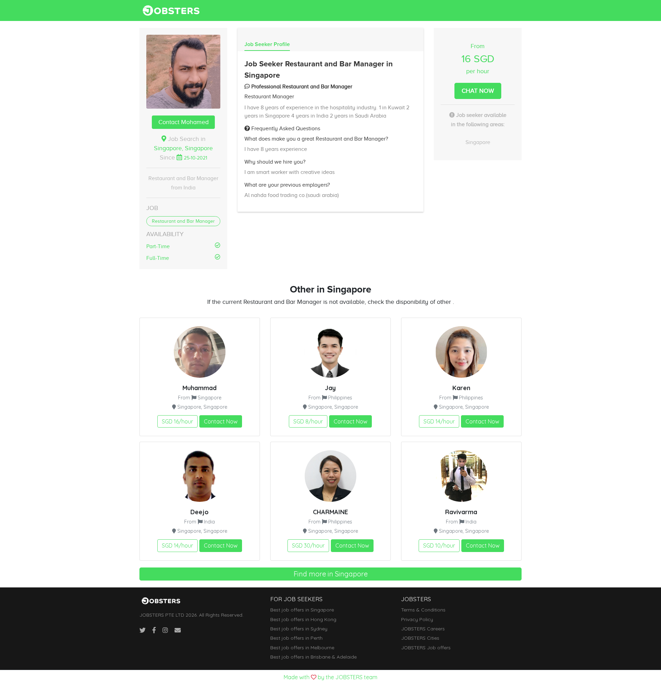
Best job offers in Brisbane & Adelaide (313, 657)
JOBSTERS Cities (420, 638)
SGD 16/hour (177, 421)
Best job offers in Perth (296, 638)
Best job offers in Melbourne (302, 647)
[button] (183, 72)
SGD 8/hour (308, 421)
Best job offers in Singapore (302, 610)
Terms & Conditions (423, 610)
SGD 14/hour (439, 421)
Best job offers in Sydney (298, 629)
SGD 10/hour (439, 545)
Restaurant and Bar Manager (183, 221)
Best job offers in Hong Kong (303, 619)
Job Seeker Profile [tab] (267, 44)
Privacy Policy (417, 619)
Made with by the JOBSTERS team (330, 677)
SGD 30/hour (308, 545)
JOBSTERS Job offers (426, 647)
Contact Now (221, 421)
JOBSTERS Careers (423, 629)
